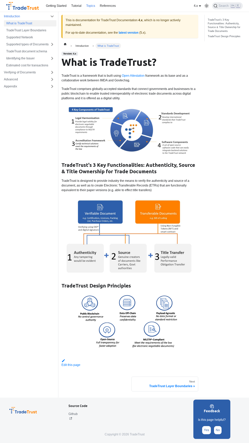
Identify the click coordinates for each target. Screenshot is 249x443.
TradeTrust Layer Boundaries (26, 30)
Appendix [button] (10, 86)
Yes (206, 430)
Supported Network (19, 37)
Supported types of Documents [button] (27, 44)
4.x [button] (196, 5)
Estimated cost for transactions (27, 65)
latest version (129, 32)
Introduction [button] (12, 16)
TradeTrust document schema (26, 51)
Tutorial (76, 5)
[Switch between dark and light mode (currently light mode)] (206, 6)
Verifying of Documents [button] (20, 72)
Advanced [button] (11, 79)
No (218, 430)
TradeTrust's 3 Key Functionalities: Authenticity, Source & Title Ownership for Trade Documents (224, 25)
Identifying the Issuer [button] (20, 58)
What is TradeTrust (19, 23)
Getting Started (56, 5)
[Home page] (65, 44)
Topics (90, 5)
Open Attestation (133, 75)
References (108, 5)
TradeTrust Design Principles (224, 36)
